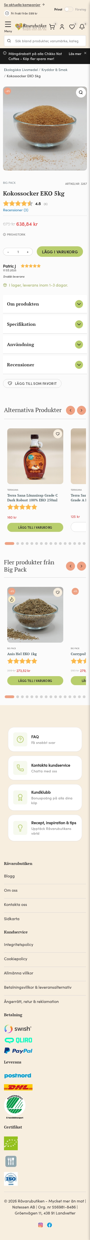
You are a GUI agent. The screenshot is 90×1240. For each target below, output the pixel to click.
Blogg (9, 875)
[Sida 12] (65, 543)
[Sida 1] (9, 543)
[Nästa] (81, 410)
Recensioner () (15, 209)
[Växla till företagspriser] (68, 9)
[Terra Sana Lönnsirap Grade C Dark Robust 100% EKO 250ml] (35, 457)
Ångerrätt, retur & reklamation (31, 1001)
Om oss (11, 890)
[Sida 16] (84, 543)
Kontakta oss (15, 904)
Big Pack (9, 183)
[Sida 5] (31, 543)
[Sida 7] (41, 543)
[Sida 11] (60, 543)
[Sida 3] (22, 543)
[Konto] (62, 27)
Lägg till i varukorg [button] (35, 527)
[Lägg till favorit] (57, 433)
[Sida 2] (17, 543)
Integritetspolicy (18, 944)
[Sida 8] (46, 543)
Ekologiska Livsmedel (21, 69)
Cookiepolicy (15, 958)
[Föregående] (70, 410)
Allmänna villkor (18, 972)
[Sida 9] (51, 543)
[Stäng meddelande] (85, 53)
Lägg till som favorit (36, 383)
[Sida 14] (74, 543)
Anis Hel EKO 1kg (22, 653)
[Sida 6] (36, 543)
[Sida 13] (69, 543)
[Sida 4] (27, 543)
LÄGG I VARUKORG (60, 251)
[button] (81, 93)
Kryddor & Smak (55, 69)
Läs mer (75, 53)
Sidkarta (12, 918)
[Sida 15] (79, 543)
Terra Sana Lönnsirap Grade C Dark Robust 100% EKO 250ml (32, 497)
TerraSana (12, 489)
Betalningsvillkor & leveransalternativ (38, 987)
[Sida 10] (55, 543)
